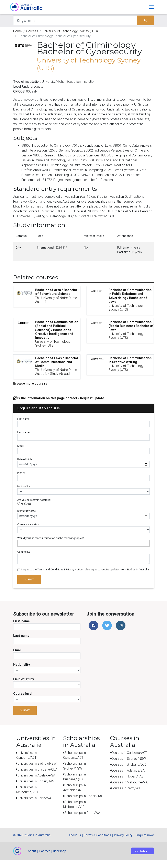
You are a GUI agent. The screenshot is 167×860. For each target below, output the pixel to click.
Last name (23, 432)
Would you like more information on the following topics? (51, 538)
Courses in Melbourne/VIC (129, 782)
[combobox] (83, 543)
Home (17, 31)
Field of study (23, 679)
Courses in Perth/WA (126, 788)
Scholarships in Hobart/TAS (83, 796)
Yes (22, 503)
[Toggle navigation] (151, 7)
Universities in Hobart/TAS (36, 781)
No (29, 503)
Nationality (23, 486)
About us (75, 835)
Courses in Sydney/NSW (128, 758)
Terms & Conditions (97, 835)
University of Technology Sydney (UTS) (70, 31)
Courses (32, 31)
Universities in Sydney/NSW (37, 763)
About (32, 851)
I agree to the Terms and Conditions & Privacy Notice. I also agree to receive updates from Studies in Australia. (85, 569)
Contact (44, 851)
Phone (21, 472)
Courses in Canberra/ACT (129, 753)
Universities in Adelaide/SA (36, 775)
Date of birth (24, 459)
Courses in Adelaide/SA (128, 770)
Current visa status (28, 524)
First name (23, 419)
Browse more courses (30, 383)
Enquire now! (145, 835)
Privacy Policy (123, 835)
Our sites (140, 851)
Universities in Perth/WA (34, 798)
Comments (23, 551)
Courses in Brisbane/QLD (128, 764)
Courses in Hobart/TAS (127, 776)
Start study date (26, 511)
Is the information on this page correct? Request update (60, 398)
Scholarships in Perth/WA (82, 813)
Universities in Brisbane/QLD (37, 769)
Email (20, 445)
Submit (29, 579)
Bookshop (59, 851)
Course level (22, 694)
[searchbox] (20, 543)
